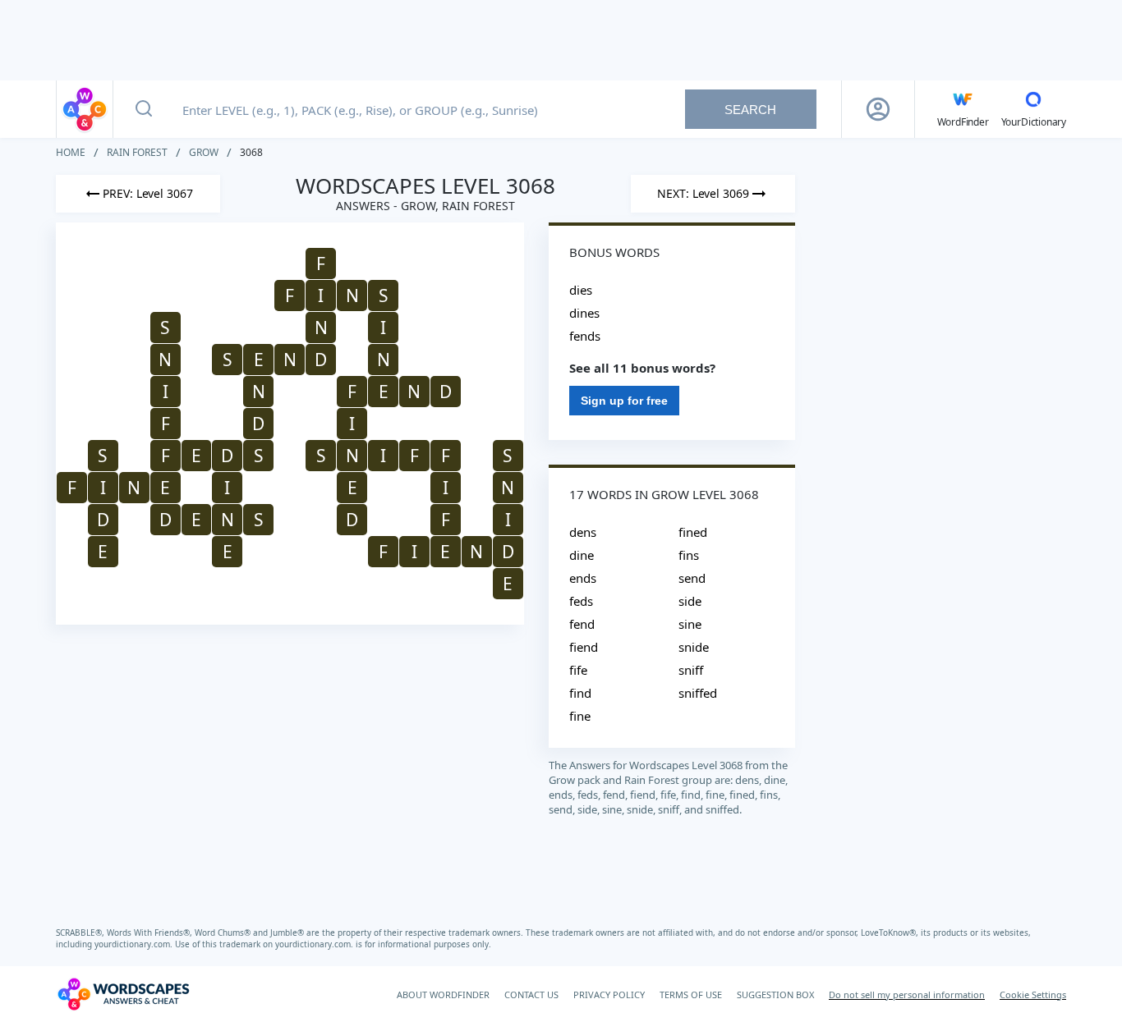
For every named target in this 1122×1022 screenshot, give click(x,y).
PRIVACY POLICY (609, 994)
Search (750, 110)
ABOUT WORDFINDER (443, 994)
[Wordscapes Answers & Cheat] (84, 109)
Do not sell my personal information (907, 994)
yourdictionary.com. (134, 944)
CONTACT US (531, 994)
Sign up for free (624, 400)
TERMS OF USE (691, 994)
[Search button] (143, 109)
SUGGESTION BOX (775, 994)
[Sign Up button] (878, 109)
